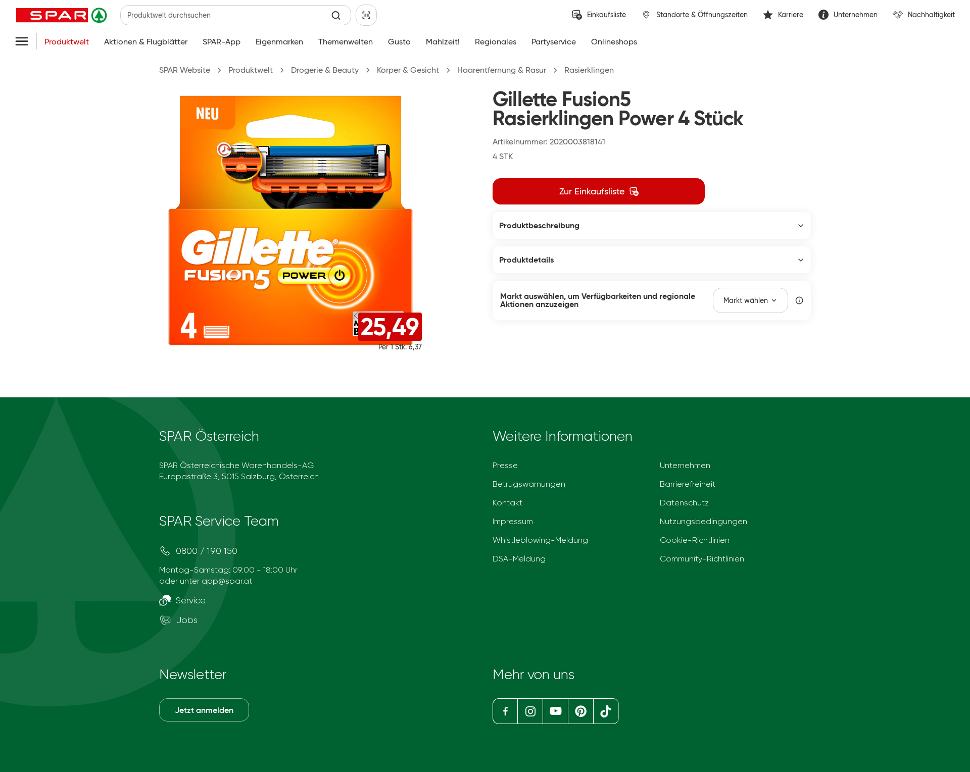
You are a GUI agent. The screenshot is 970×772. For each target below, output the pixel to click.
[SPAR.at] (62, 15)
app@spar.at (227, 581)
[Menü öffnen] (21, 42)
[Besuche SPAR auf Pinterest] (580, 711)
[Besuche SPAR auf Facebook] (505, 711)
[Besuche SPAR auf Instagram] (530, 711)
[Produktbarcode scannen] (366, 15)
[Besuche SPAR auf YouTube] (555, 711)
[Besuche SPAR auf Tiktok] (606, 711)
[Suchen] (336, 15)
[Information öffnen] (799, 300)
